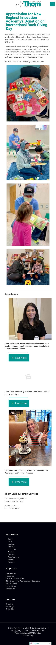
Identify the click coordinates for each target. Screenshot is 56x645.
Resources (10, 576)
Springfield (12, 549)
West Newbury (13, 557)
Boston (10, 539)
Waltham (11, 552)
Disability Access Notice (15, 578)
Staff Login (10, 606)
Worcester (11, 562)
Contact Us (10, 589)
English (35, 643)
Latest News (11, 586)
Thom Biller (10, 609)
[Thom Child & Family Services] (28, 4)
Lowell (10, 542)
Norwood (11, 547)
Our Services (11, 573)
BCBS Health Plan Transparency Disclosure (23, 581)
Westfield (11, 554)
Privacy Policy (28, 636)
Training (9, 604)
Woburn (11, 560)
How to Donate (11, 584)
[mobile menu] (52, 4)
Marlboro (11, 544)
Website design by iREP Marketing (28, 633)
